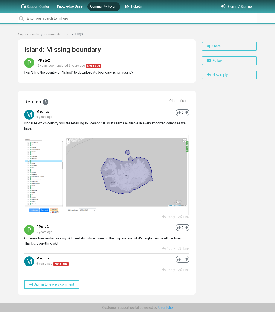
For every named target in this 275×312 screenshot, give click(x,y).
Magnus (42, 112)
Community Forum (103, 6)
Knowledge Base (69, 6)
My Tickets (133, 6)
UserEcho (165, 308)
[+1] (179, 112)
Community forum (57, 34)
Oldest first (178, 101)
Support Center (38, 7)
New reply (220, 75)
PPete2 (44, 60)
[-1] (186, 112)
